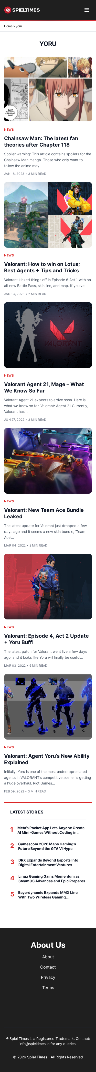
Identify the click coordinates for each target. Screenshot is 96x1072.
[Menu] (86, 10)
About (48, 956)
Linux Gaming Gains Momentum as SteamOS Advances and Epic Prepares (51, 878)
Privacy (48, 977)
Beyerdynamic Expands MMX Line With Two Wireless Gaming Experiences (48, 894)
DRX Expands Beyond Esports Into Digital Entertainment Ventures (48, 862)
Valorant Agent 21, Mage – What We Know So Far (44, 387)
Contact (48, 967)
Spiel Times (37, 1057)
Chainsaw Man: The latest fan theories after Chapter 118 (41, 141)
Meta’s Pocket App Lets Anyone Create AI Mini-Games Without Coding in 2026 (50, 830)
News (9, 129)
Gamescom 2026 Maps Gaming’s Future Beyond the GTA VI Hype (47, 846)
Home (8, 26)
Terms (48, 987)
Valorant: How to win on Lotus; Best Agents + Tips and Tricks (42, 267)
